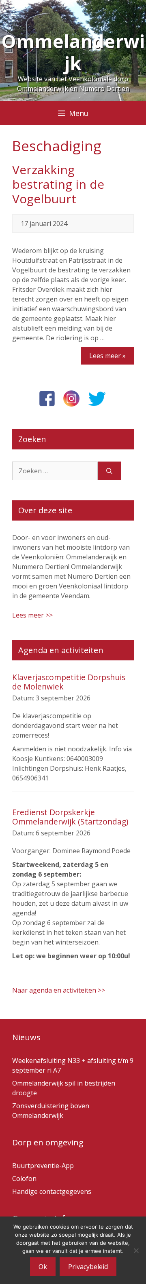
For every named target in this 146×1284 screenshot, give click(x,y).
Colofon (24, 1178)
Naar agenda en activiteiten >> (58, 990)
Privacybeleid (88, 1266)
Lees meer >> (32, 615)
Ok (43, 1266)
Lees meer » (107, 355)
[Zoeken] (109, 471)
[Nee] (136, 1250)
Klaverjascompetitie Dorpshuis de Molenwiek (68, 682)
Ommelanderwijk (73, 52)
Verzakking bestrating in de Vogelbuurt (58, 184)
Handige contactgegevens (51, 1191)
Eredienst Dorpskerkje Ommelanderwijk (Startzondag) (70, 817)
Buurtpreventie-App (43, 1165)
